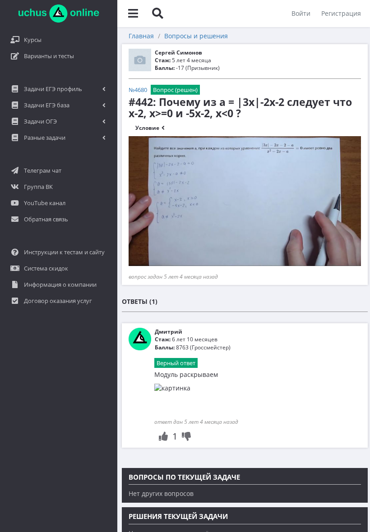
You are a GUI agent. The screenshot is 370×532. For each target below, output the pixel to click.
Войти (300, 13)
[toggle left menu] (133, 13)
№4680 (138, 90)
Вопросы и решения (196, 36)
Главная (141, 36)
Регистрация (341, 13)
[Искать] (157, 13)
